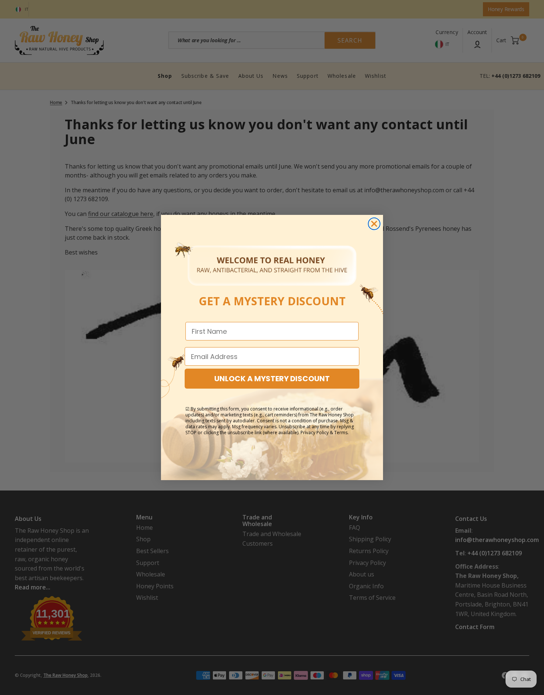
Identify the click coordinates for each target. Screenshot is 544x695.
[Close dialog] (374, 224)
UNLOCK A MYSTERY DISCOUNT (272, 378)
